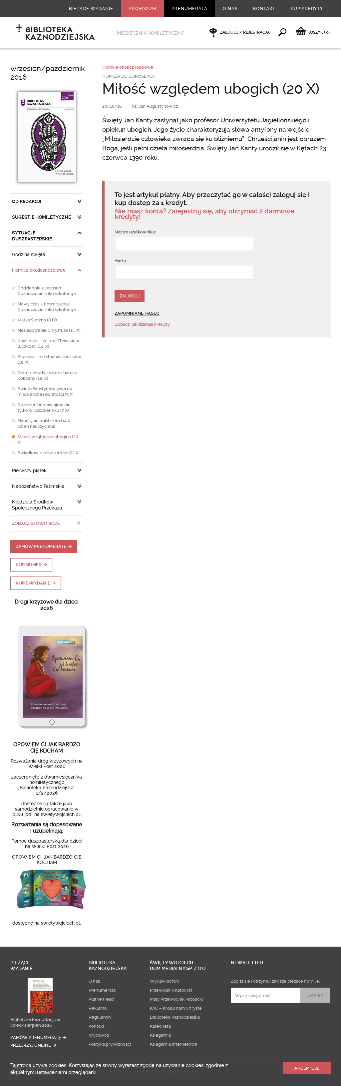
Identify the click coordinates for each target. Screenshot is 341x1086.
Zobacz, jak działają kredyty (142, 324)
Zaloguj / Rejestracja (245, 32)
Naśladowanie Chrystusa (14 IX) (49, 330)
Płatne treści (101, 999)
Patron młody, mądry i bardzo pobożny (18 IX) (47, 375)
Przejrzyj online (30, 1045)
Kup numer (29, 564)
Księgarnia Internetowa (173, 1044)
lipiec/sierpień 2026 (31, 1025)
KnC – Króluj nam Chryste (176, 1008)
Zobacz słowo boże (36, 523)
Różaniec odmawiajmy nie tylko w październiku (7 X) (44, 407)
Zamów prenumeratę (41, 546)
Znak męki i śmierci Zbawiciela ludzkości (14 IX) (48, 343)
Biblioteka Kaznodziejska (35, 1019)
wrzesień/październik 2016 (47, 72)
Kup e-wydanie (33, 583)
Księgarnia (160, 1035)
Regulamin (100, 1017)
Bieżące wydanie (91, 8)
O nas (230, 8)
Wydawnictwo (164, 981)
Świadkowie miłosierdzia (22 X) (49, 452)
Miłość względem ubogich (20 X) (48, 439)
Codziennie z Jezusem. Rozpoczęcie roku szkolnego (47, 290)
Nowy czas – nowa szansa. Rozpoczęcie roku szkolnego (47, 306)
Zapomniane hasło (137, 313)
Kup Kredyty (307, 8)
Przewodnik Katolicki (171, 990)
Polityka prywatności (110, 1044)
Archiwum (142, 8)
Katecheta (160, 1026)
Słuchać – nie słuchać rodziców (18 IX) (49, 359)
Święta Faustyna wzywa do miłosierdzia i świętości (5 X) (46, 391)
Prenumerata (189, 8)
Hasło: (121, 260)
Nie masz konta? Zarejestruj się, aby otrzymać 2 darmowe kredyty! (204, 214)
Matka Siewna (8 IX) (37, 319)
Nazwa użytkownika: (135, 231)
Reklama (98, 1008)
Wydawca (99, 1035)
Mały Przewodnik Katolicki (176, 999)
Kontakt (264, 8)
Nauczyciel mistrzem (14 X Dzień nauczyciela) (44, 423)
